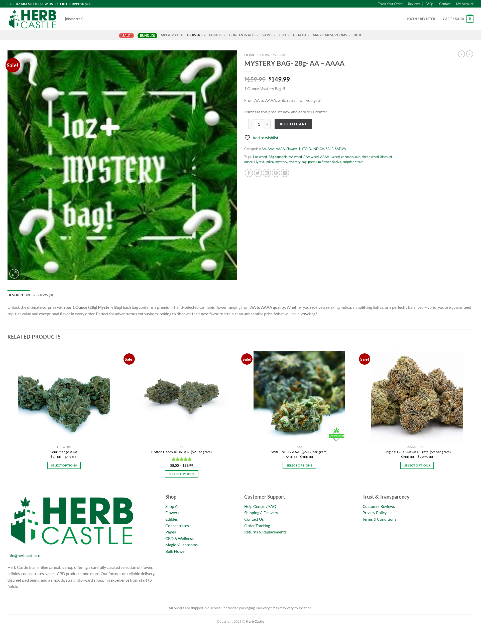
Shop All (172, 506)
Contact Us (254, 519)
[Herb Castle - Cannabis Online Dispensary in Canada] (33, 19)
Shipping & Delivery (261, 512)
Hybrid (259, 162)
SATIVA (340, 149)
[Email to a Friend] (267, 173)
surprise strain (353, 162)
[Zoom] (14, 274)
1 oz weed (259, 157)
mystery (281, 162)
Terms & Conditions (379, 519)
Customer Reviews (379, 506)
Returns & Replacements (265, 531)
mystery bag (298, 162)
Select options (64, 465)
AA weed (295, 157)
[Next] (473, 418)
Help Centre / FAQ (260, 506)
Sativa (336, 162)
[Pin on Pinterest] (276, 173)
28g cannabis (277, 157)
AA (282, 55)
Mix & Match (172, 35)
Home (249, 55)
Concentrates (242, 35)
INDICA (318, 149)
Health (299, 35)
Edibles (215, 35)
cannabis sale (350, 157)
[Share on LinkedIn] (285, 173)
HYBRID (305, 149)
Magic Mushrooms (330, 35)
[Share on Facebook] (249, 173)
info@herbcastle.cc (24, 555)
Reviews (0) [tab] (43, 295)
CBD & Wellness (179, 538)
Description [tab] (19, 295)
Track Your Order (390, 4)
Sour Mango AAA (63, 452)
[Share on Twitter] (258, 173)
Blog (358, 35)
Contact (445, 4)
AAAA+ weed (330, 157)
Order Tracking (257, 525)
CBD (282, 35)
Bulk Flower (175, 551)
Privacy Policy (375, 512)
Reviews (414, 4)
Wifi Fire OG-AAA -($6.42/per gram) (299, 452)
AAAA (280, 149)
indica (270, 162)
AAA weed (311, 157)
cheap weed (370, 157)
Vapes (267, 35)
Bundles (147, 36)
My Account (464, 4)
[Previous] (8, 418)
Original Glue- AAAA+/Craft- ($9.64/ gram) (417, 452)
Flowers (194, 35)
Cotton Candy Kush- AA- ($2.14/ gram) (181, 452)
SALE (126, 36)
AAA (271, 149)
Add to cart (293, 124)
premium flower (319, 162)
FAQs (429, 4)
